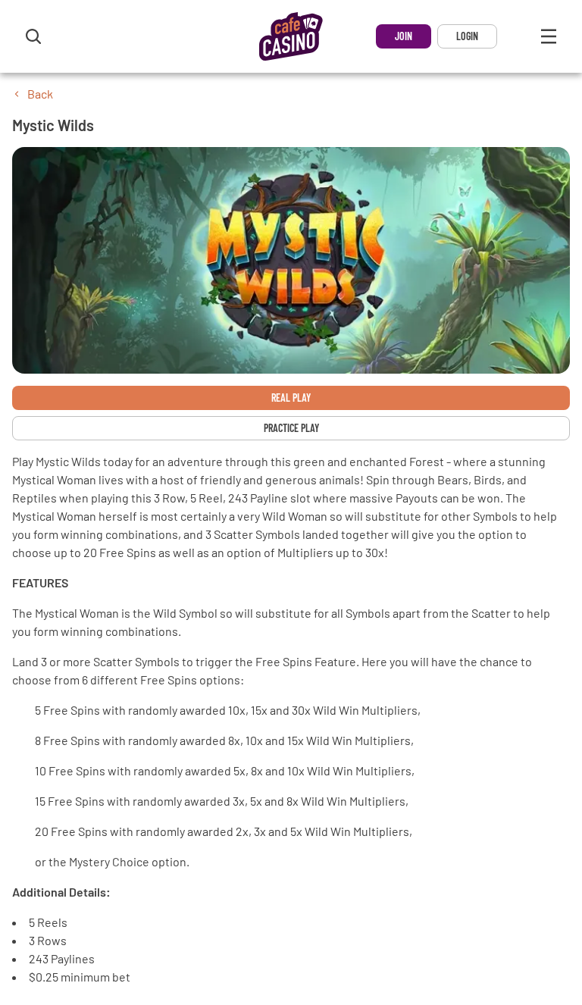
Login (467, 36)
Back (40, 93)
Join (403, 36)
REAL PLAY (291, 397)
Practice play (291, 427)
